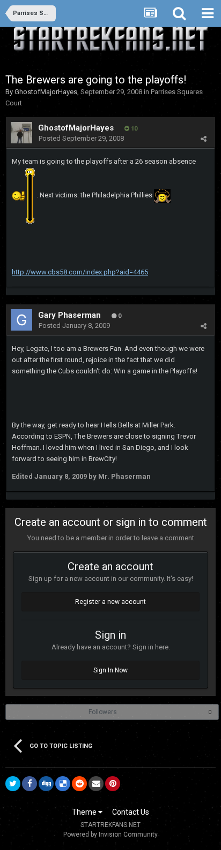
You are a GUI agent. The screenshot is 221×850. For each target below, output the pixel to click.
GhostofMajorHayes (45, 92)
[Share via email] (96, 783)
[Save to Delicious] (62, 783)
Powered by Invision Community (110, 834)
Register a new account (110, 602)
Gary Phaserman (69, 315)
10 (133, 128)
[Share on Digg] (46, 783)
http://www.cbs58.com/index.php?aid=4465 (80, 272)
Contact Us (130, 812)
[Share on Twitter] (12, 783)
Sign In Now (110, 670)
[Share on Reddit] (79, 783)
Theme (85, 812)
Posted (81, 138)
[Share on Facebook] (29, 783)
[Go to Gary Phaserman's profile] (21, 320)
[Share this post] (204, 139)
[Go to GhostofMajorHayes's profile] (21, 132)
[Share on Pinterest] (112, 783)
